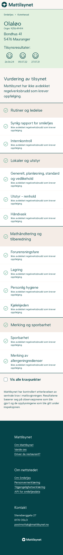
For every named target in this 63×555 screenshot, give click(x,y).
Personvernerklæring (27, 482)
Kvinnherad (23, 14)
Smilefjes (8, 14)
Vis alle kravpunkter (25, 380)
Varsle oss (20, 449)
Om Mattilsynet (23, 444)
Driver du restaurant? (27, 454)
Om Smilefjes (22, 477)
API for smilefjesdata (27, 491)
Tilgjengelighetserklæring (29, 487)
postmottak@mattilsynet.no (31, 524)
